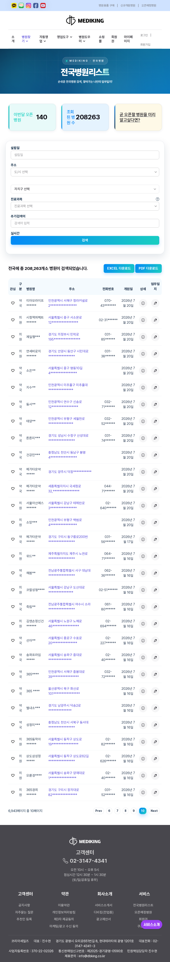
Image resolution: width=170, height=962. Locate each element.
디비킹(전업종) (104, 912)
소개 (13, 39)
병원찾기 (26, 39)
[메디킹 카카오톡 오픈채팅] (14, 5)
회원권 (114, 39)
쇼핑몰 (102, 39)
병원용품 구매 (106, 5)
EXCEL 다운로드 (119, 268)
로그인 (144, 35)
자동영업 (43, 39)
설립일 (15, 148)
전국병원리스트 (143, 905)
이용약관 (64, 905)
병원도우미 (84, 39)
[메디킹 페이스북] (36, 5)
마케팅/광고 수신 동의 (64, 926)
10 (142, 810)
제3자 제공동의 (64, 919)
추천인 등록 (24, 919)
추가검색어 (18, 216)
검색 (85, 240)
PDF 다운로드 (148, 268)
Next (154, 810)
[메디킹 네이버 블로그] (21, 5)
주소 (14, 165)
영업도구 (63, 37)
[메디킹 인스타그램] (28, 5)
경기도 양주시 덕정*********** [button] (69, 472)
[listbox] (85, 172)
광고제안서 (103, 919)
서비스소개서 (103, 905)
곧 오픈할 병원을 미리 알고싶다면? (137, 117)
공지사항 (24, 905)
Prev (98, 810)
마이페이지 (128, 39)
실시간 (15, 233)
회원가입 (145, 44)
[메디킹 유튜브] (43, 5)
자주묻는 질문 (24, 912)
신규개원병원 (127, 5)
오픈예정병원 (148, 5)
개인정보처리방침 (63, 912)
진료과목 (16, 199)
